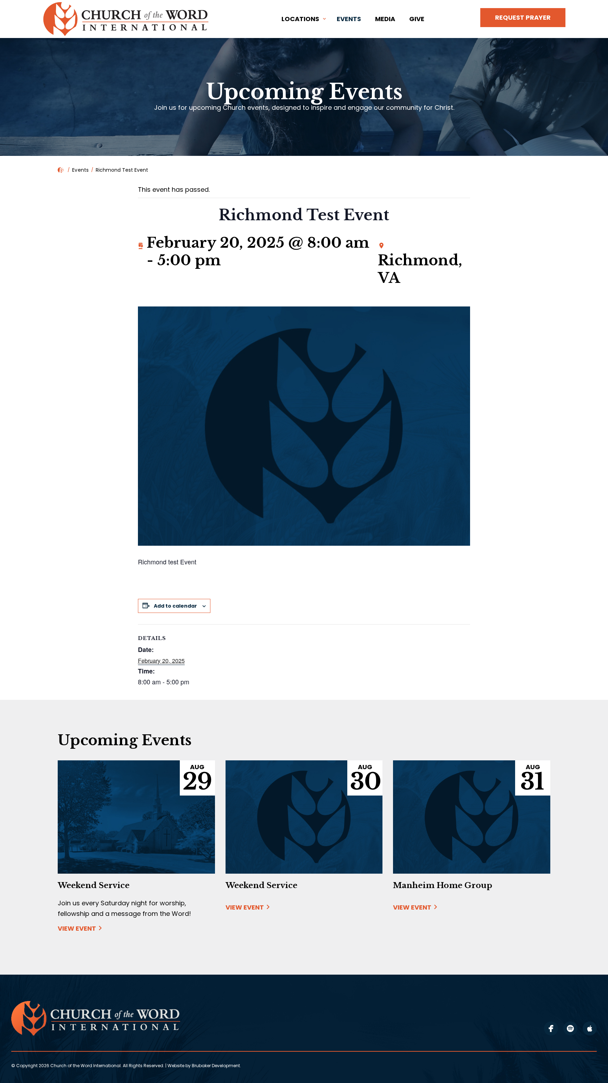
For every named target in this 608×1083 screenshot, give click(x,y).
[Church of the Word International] (127, 19)
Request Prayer (523, 17)
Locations (300, 18)
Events (349, 18)
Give (416, 18)
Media (385, 18)
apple (590, 1028)
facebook (551, 1028)
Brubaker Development (216, 1066)
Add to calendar (175, 605)
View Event (77, 928)
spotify (570, 1028)
